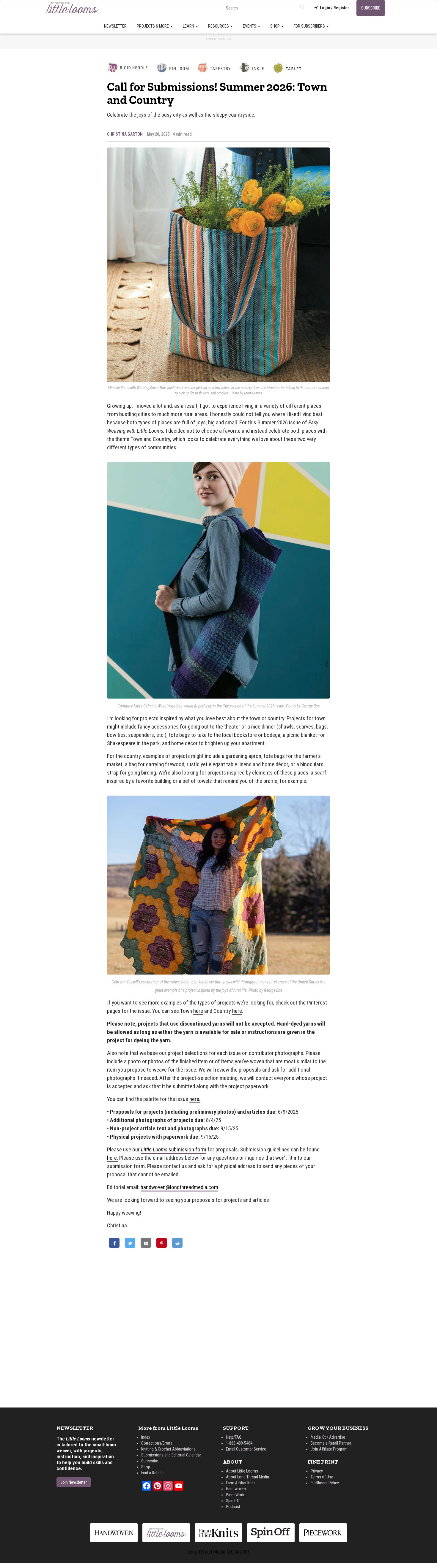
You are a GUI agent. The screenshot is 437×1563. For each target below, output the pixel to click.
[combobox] (266, 8)
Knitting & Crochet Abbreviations (168, 1449)
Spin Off (233, 1500)
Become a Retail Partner (331, 1443)
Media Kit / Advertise (328, 1437)
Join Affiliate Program (329, 1449)
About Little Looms (242, 1471)
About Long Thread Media (247, 1477)
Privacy (317, 1471)
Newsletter (115, 26)
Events (250, 26)
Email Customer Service (246, 1449)
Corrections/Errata (156, 1443)
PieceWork (235, 1494)
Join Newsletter (73, 1482)
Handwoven (236, 1488)
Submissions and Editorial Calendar (171, 1455)
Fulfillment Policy (325, 1483)
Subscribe (370, 8)
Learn (189, 26)
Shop (275, 26)
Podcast (233, 1506)
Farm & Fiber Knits (241, 1483)
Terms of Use (322, 1477)
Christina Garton (125, 134)
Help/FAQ (233, 1437)
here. (194, 1099)
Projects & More (153, 26)
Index (145, 1437)
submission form (173, 1149)
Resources (219, 26)
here (198, 1010)
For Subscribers (310, 26)
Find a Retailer (153, 1472)
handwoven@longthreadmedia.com (179, 1187)
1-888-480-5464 (239, 1443)
